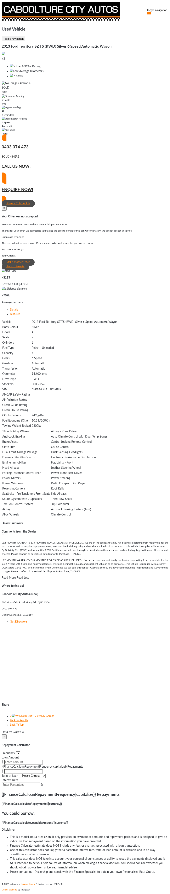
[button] (85, 830)
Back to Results (15, 266)
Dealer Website (9, 890)
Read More (9, 577)
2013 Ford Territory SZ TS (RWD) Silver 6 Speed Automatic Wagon (57, 46)
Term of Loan (10, 775)
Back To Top (17, 725)
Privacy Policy (28, 884)
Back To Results (19, 720)
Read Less (23, 577)
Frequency (8, 753)
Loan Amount (10, 757)
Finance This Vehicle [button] (18, 203)
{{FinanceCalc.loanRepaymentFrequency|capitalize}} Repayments (42, 766)
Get (18, 621)
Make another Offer (18, 262)
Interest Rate (10, 780)
